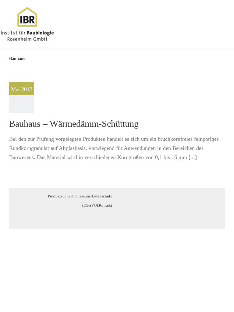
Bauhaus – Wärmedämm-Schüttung (74, 124)
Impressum (81, 196)
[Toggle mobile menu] (222, 16)
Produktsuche (59, 196)
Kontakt (105, 205)
